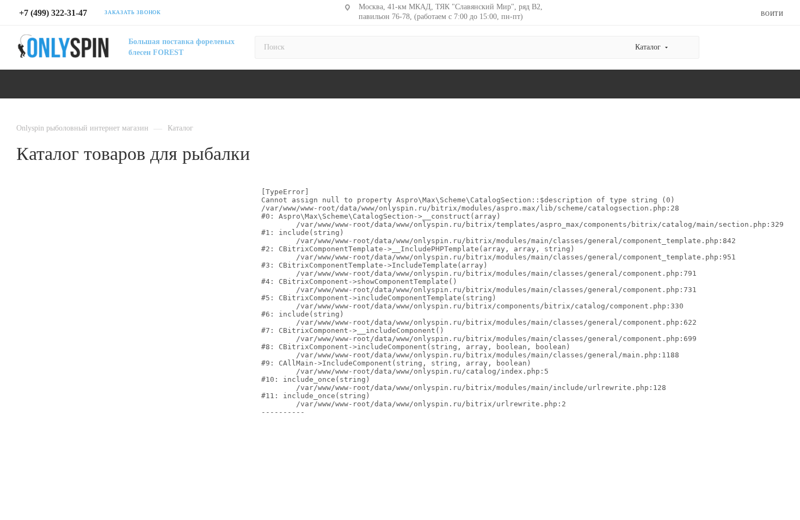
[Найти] (686, 47)
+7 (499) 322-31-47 (53, 12)
